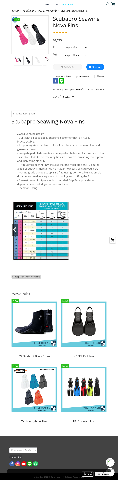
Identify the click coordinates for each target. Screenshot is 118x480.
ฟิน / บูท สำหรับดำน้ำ (75, 89)
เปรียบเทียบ (83, 76)
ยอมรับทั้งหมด (103, 474)
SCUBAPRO (68, 96)
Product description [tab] (24, 113)
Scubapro (100, 89)
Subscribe (16, 457)
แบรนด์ (90, 89)
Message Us (97, 67)
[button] (106, 4)
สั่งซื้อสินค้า (68, 67)
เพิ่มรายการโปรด (63, 76)
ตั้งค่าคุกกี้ (88, 474)
